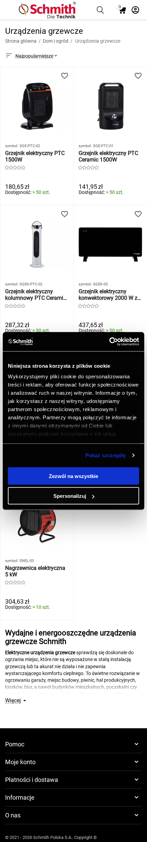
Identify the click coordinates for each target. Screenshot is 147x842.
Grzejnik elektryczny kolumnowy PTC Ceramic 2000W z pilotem (35, 294)
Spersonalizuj (69, 496)
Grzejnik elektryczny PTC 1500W (35, 156)
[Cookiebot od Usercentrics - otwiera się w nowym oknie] (109, 341)
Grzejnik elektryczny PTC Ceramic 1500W (108, 156)
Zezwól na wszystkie (73, 476)
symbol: (11, 146)
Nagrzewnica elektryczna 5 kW (35, 571)
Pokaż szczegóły (105, 455)
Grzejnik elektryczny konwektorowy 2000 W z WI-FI (108, 294)
